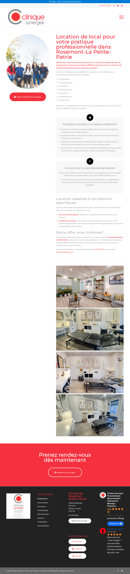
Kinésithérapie (42, 510)
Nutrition (40, 518)
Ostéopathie (42, 522)
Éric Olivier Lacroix (115, 529)
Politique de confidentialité (49, 571)
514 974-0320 (99, 249)
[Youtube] (122, 5)
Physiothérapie (43, 526)
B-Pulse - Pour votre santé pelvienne (65, 1)
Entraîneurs (41, 506)
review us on (114, 523)
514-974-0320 (73, 515)
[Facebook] (114, 5)
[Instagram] (118, 5)
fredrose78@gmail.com (65, 252)
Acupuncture (42, 498)
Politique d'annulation (66, 571)
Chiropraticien (42, 502)
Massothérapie (43, 514)
